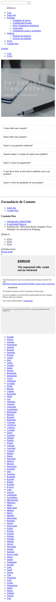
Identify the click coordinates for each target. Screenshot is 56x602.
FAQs (9, 41)
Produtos (11, 18)
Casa (9, 12)
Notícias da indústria (22, 38)
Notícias (10, 33)
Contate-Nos (12, 43)
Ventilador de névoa (22, 20)
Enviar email (7, 252)
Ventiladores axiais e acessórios (27, 30)
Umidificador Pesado (22, 23)
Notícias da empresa (22, 36)
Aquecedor (18, 28)
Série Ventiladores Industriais (26, 25)
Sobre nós (11, 15)
